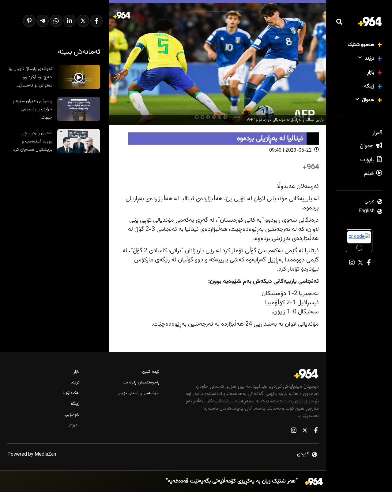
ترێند (369, 58)
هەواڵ (368, 100)
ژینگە (369, 86)
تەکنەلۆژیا (71, 393)
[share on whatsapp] (56, 21)
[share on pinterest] (29, 21)
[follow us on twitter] (305, 431)
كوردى (303, 454)
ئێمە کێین (150, 372)
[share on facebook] (96, 21)
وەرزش (73, 425)
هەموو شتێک (361, 45)
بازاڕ (370, 72)
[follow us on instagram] (294, 431)
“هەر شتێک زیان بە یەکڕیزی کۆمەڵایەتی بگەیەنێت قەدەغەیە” (232, 481)
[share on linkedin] (69, 21)
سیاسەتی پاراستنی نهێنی (138, 393)
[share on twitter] (83, 21)
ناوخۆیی (72, 415)
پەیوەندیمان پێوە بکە (141, 382)
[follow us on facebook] (316, 431)
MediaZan (45, 454)
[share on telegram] (42, 21)
